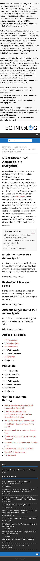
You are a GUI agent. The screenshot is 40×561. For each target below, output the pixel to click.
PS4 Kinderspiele (11, 343)
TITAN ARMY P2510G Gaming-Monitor (16, 505)
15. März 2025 (8, 507)
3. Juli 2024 (7, 528)
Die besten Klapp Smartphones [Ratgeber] (18, 539)
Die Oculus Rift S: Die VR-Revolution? (19, 420)
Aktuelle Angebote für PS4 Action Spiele (20, 240)
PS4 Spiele (20, 196)
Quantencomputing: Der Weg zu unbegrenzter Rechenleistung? (19, 525)
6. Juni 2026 (7, 494)
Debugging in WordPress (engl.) (11, 75)
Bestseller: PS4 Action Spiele (15, 238)
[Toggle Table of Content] (32, 232)
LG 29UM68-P (10, 455)
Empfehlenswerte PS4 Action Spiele (18, 235)
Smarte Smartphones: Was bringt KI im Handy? (19, 518)
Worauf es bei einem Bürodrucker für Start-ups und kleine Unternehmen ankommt (19, 512)
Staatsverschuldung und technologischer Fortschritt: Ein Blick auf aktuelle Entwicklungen (20, 498)
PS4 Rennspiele (10, 340)
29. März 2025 (8, 501)
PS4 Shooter (9, 357)
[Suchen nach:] (20, 140)
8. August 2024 (8, 521)
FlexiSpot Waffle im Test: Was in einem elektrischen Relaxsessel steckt (16, 483)
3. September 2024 (9, 515)
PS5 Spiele (9, 246)
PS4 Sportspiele (11, 346)
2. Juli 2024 (7, 536)
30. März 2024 (8, 548)
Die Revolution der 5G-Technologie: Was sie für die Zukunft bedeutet (19, 533)
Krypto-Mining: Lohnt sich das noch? (15, 545)
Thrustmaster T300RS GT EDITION (18, 449)
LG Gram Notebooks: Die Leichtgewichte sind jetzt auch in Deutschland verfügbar (18, 414)
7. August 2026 (8, 486)
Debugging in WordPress (9, 18)
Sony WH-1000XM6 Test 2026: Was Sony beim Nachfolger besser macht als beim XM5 (19, 490)
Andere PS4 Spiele (12, 243)
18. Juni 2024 (7, 542)
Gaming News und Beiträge (15, 248)
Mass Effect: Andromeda (14, 452)
